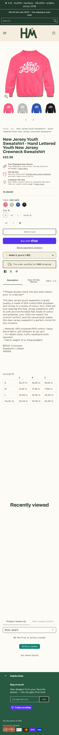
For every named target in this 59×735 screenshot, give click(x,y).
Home (5, 129)
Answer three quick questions (38, 174)
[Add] (20, 223)
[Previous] (5, 73)
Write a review (30, 646)
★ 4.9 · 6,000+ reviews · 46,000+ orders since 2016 (29, 4)
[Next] (54, 73)
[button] (53, 33)
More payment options (29, 247)
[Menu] (4, 33)
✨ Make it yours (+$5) (29, 255)
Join (44, 699)
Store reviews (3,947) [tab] (42, 621)
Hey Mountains (28, 33)
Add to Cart (29, 232)
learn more (39, 184)
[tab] (12, 281)
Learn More (23, 168)
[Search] (55, 21)
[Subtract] (6, 223)
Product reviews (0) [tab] (16, 621)
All (12, 129)
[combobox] (27, 21)
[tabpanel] (29, 346)
